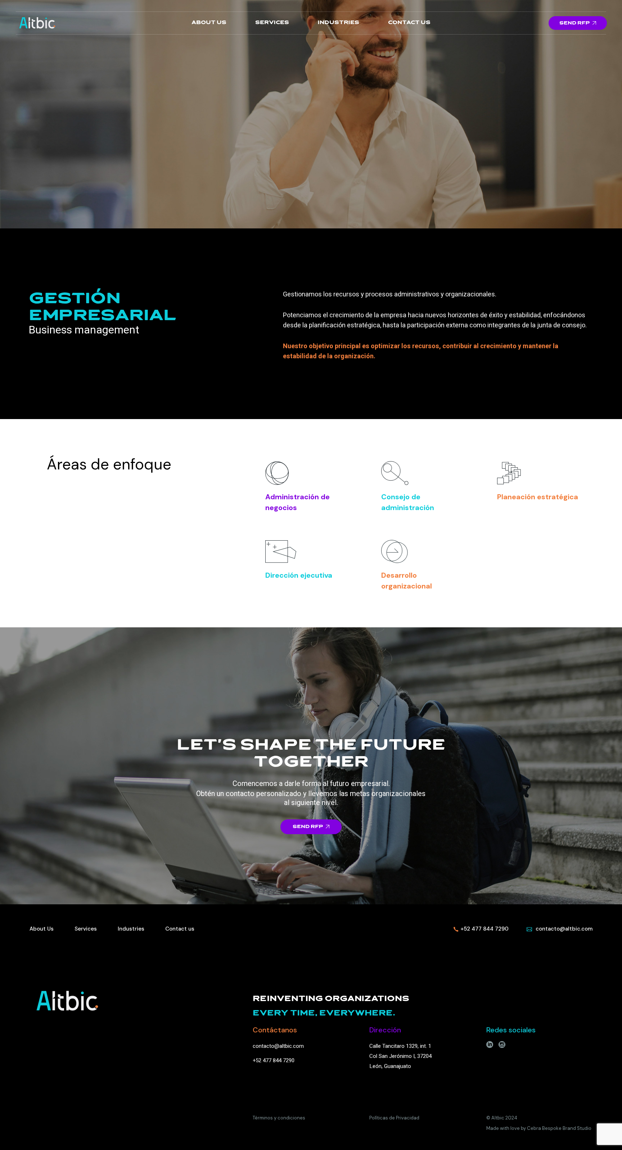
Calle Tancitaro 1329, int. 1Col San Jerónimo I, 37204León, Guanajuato (400, 1056)
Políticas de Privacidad (394, 1118)
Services (86, 928)
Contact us (179, 928)
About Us (42, 928)
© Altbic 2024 (501, 1118)
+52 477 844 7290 (273, 1060)
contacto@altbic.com (278, 1046)
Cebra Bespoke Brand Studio (559, 1128)
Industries (131, 928)
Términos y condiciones (279, 1118)
